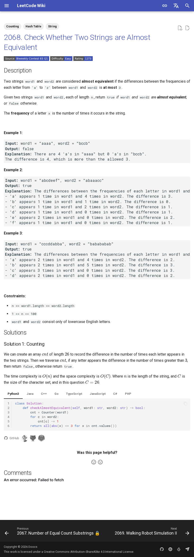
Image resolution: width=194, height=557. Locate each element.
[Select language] (176, 5)
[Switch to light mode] (164, 5)
